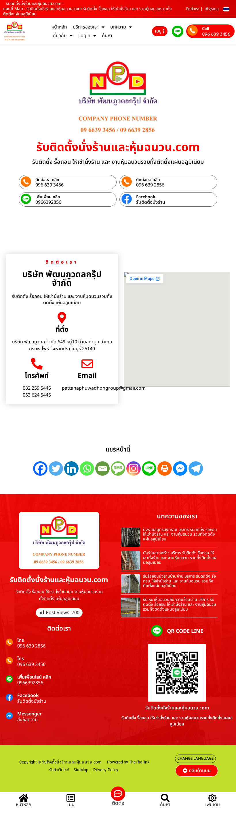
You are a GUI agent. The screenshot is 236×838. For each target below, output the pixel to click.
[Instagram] (133, 468)
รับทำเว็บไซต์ (59, 770)
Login (84, 35)
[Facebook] (40, 468)
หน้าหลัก (59, 27)
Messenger (29, 714)
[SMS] (118, 468)
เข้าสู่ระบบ (212, 9)
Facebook (145, 197)
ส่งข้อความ (27, 719)
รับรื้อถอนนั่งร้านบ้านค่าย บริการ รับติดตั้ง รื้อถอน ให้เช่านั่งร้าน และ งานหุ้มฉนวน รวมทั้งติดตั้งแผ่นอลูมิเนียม (179, 581)
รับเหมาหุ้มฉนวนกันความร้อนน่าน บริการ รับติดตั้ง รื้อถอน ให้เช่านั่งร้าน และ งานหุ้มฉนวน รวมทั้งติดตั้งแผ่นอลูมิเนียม (179, 604)
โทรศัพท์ (37, 376)
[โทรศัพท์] (37, 364)
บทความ (118, 27)
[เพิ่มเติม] (212, 798)
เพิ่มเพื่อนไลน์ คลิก (34, 677)
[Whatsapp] (87, 468)
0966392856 (48, 202)
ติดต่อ (118, 803)
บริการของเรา (86, 27)
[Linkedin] (71, 468)
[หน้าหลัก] (23, 798)
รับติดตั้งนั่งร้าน (150, 202)
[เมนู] (70, 798)
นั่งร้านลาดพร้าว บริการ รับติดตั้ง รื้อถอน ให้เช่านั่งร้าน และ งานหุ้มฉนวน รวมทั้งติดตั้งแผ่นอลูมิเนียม (179, 558)
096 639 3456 (216, 34)
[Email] (87, 364)
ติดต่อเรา (192, 9)
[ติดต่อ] (118, 793)
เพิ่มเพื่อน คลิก (47, 197)
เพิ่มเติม (212, 804)
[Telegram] (196, 468)
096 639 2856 (150, 185)
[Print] (164, 468)
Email (87, 376)
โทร (20, 640)
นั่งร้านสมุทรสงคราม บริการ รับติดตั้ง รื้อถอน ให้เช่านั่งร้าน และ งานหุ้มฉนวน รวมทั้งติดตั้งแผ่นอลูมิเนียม (180, 534)
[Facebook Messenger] (180, 468)
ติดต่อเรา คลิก (47, 180)
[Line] (149, 468)
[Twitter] (56, 468)
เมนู (71, 804)
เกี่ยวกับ (59, 35)
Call (205, 28)
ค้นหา (107, 35)
